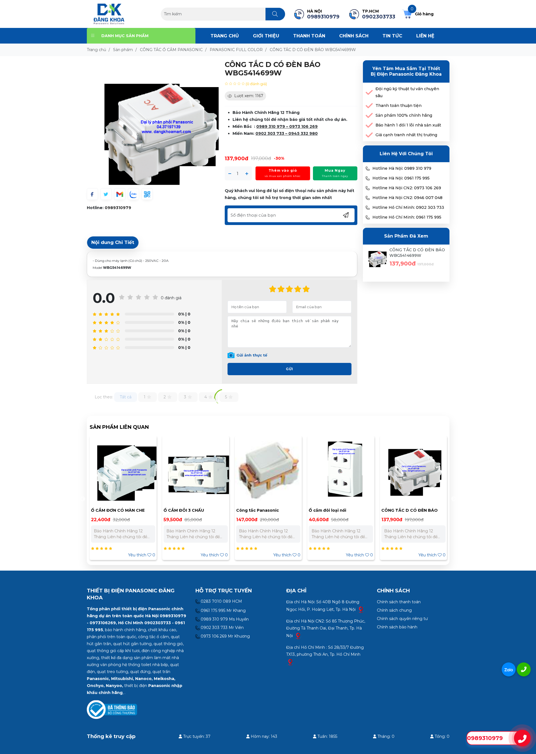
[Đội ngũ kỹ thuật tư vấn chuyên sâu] (369, 92)
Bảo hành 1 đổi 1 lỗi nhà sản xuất (408, 125)
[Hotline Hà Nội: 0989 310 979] (368, 169)
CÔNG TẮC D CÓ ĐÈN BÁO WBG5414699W (417, 252)
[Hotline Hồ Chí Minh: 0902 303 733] (368, 208)
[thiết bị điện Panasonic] (109, 13)
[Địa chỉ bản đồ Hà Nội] (361, 609)
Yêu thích (141, 554)
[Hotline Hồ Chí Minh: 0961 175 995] (368, 217)
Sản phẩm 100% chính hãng (403, 115)
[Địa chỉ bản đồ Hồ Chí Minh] (290, 661)
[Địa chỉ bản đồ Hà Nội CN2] (298, 635)
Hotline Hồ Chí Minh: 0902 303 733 (408, 207)
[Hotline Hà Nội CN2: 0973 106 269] (368, 188)
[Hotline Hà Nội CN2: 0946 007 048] (368, 198)
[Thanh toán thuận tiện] (369, 105)
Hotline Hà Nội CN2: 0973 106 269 (406, 187)
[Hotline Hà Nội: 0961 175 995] (368, 178)
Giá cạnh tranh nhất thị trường (406, 134)
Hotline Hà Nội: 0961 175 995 (401, 178)
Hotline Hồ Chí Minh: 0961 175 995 (406, 217)
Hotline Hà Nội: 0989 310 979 (401, 168)
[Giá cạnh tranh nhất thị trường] (369, 134)
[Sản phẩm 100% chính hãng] (369, 115)
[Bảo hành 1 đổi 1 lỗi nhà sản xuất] (369, 125)
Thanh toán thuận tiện (398, 105)
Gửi (289, 369)
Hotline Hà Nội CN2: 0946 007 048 (407, 197)
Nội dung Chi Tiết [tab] (112, 242)
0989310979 (118, 207)
